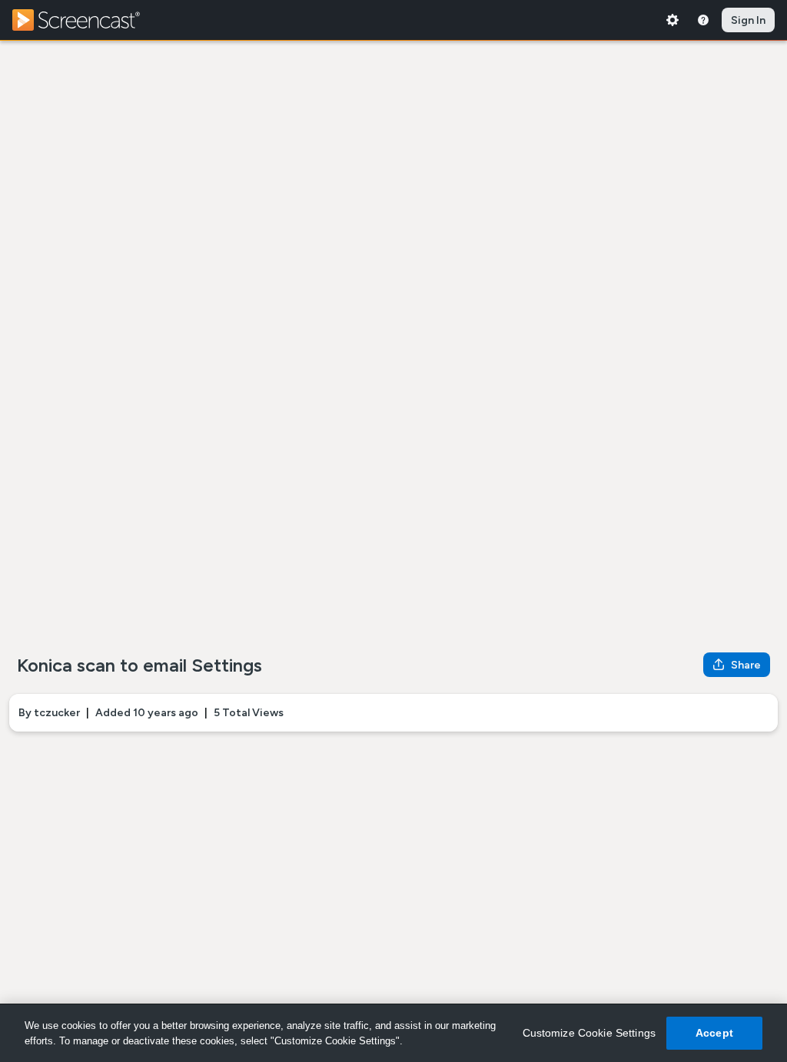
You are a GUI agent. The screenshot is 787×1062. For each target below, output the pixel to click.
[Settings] (672, 20)
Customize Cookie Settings (589, 1033)
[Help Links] (703, 20)
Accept (714, 1033)
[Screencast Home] (86, 20)
